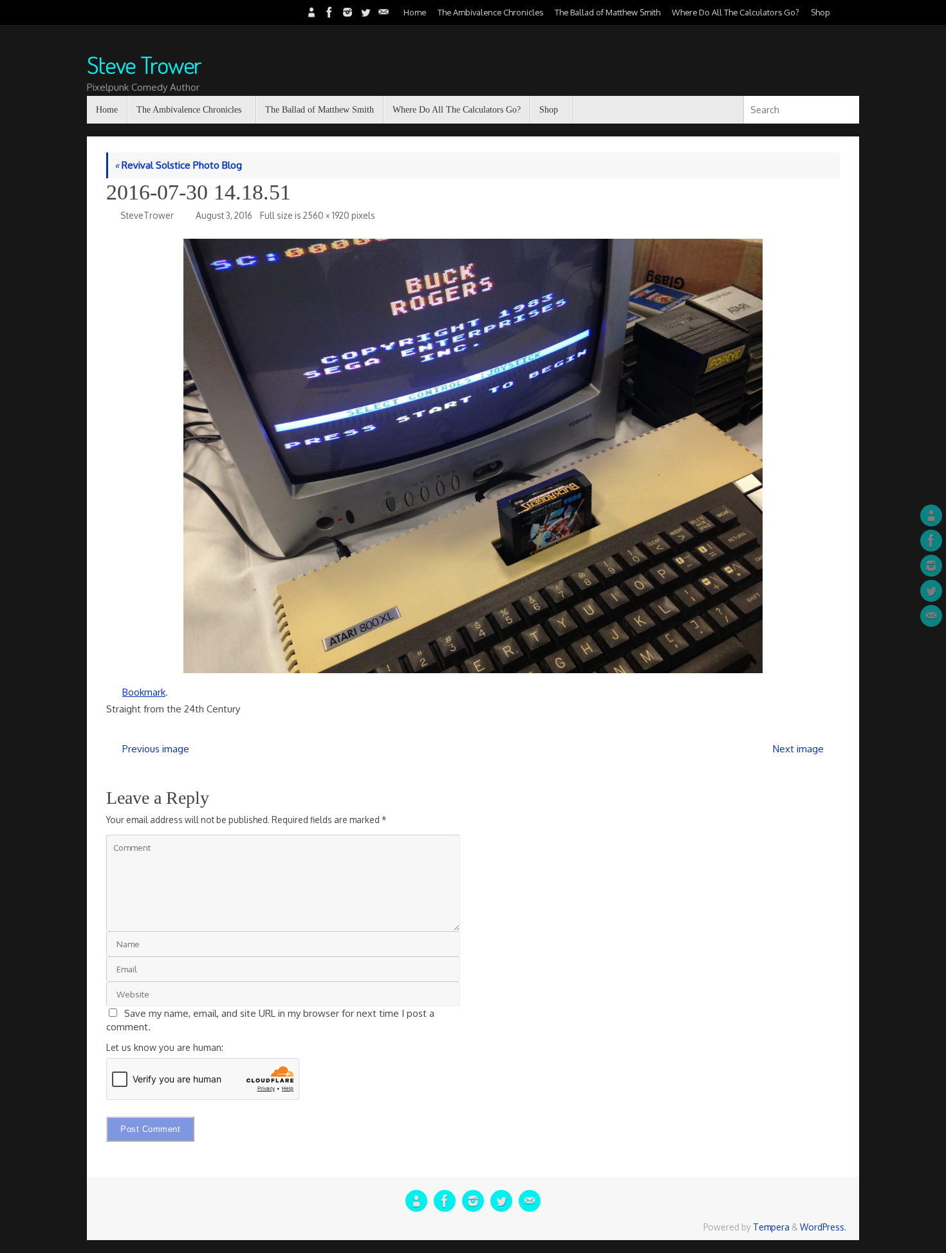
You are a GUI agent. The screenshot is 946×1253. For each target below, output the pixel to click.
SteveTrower (147, 215)
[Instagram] (346, 12)
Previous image (155, 749)
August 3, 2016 (224, 215)
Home (414, 12)
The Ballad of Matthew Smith (607, 12)
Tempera (771, 1226)
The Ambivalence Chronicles (490, 12)
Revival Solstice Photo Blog (178, 165)
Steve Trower (144, 65)
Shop (820, 12)
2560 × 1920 (326, 215)
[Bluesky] (310, 12)
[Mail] (382, 12)
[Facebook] (328, 12)
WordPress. (823, 1226)
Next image (798, 749)
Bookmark (143, 692)
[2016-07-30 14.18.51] (473, 456)
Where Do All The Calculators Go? (735, 12)
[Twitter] (364, 12)
